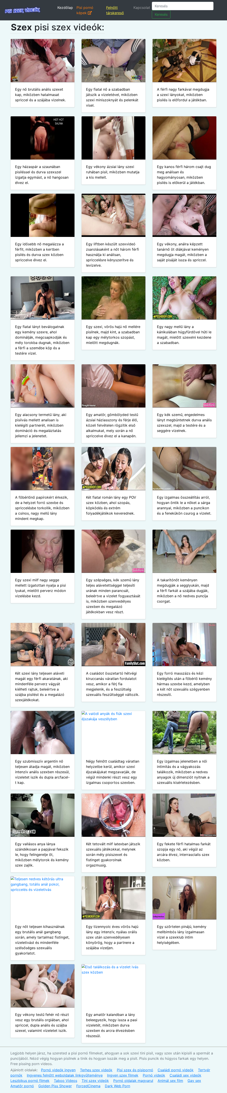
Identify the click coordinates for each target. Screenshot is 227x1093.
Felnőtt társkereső (115, 10)
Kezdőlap (65, 7)
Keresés (161, 14)
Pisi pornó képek (84, 10)
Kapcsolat (141, 7)
